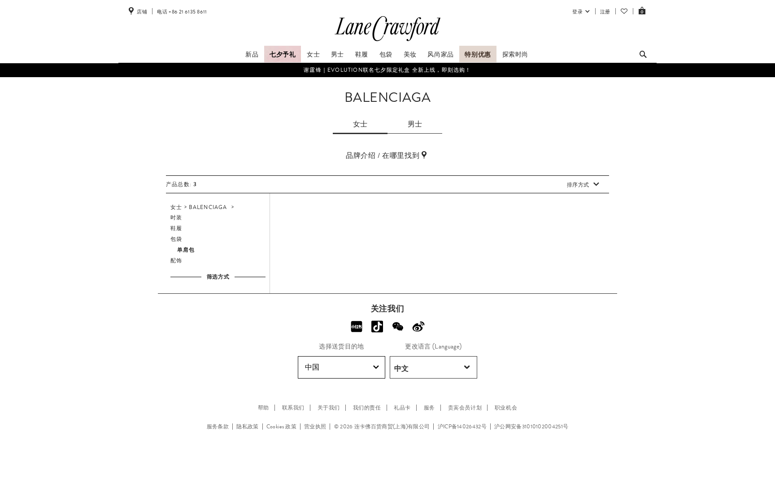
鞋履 (361, 54)
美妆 (410, 54)
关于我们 (329, 408)
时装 (176, 217)
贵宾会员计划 (465, 408)
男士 (337, 54)
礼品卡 (402, 408)
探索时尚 (515, 54)
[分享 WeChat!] (398, 326)
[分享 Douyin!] (377, 326)
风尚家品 (440, 54)
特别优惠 (478, 54)
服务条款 (218, 427)
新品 (251, 54)
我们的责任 (367, 408)
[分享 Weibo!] (418, 326)
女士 (313, 54)
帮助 (263, 408)
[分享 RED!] (356, 326)
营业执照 (315, 427)
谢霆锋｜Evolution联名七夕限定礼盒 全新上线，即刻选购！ (387, 70)
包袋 (385, 54)
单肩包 (186, 250)
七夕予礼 (283, 54)
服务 (429, 408)
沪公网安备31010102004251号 (531, 427)
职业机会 (506, 408)
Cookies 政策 (281, 427)
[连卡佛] (387, 41)
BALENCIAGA (208, 207)
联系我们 (293, 408)
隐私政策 (247, 427)
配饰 (176, 261)
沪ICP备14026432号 (462, 427)
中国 (312, 367)
